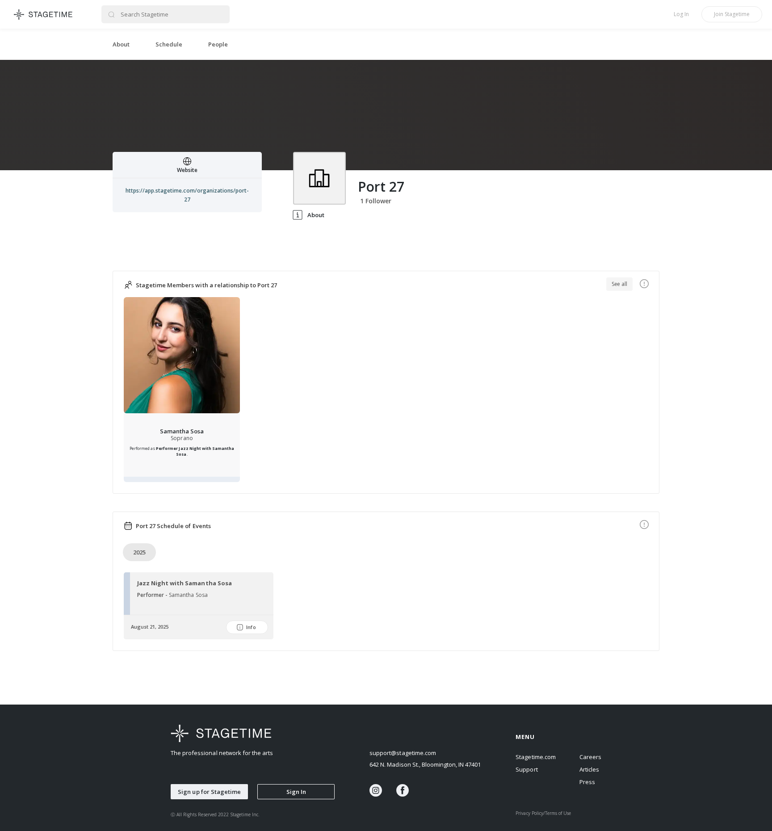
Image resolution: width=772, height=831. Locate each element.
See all (619, 284)
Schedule (168, 44)
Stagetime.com (535, 757)
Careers (590, 757)
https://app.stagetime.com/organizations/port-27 (187, 195)
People (218, 44)
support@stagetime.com (402, 753)
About (121, 44)
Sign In (296, 792)
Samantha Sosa (182, 431)
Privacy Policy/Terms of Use (543, 813)
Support (526, 769)
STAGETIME (43, 14)
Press (587, 782)
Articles (589, 769)
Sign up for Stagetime (209, 792)
